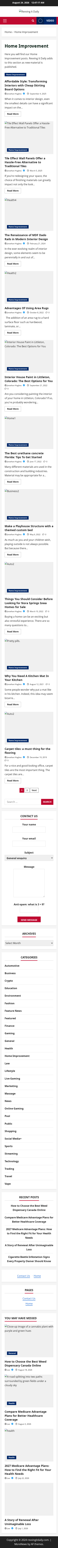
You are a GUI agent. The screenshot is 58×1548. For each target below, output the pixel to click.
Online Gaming (14, 1108)
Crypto (9, 980)
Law (7, 1063)
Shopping (10, 1131)
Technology (12, 1161)
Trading (9, 1168)
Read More (14, 114)
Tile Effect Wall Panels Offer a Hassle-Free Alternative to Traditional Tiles (29, 137)
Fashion (10, 1003)
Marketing (11, 1086)
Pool (7, 1116)
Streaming (11, 1153)
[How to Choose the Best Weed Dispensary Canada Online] (29, 1341)
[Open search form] (33, 21)
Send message (29, 919)
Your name (29, 824)
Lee (9, 1370)
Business (10, 973)
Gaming (10, 1033)
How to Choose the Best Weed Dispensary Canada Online (25, 1363)
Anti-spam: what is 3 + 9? (29, 904)
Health (9, 1048)
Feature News (13, 1011)
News (8, 1101)
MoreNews (20, 1544)
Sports (9, 1146)
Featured (10, 1018)
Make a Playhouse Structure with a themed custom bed (29, 505)
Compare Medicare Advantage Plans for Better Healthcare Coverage (26, 1415)
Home (37, 1276)
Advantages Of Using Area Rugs (29, 287)
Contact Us (23, 1276)
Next (34, 790)
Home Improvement (15, 74)
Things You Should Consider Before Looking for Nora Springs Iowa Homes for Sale (29, 578)
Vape (8, 1183)
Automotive (12, 965)
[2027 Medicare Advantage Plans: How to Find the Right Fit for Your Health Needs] (29, 1445)
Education (11, 988)
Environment (13, 995)
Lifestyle (10, 1071)
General (9, 1041)
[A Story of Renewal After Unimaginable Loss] (29, 1499)
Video (50, 20)
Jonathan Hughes (14, 93)
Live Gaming (12, 1078)
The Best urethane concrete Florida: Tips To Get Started (29, 432)
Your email (29, 838)
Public (8, 1123)
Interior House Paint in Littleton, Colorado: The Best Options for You (29, 356)
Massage (10, 1093)
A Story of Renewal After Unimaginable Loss (22, 1522)
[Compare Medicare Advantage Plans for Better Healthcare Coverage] (29, 1391)
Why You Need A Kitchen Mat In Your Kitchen (29, 655)
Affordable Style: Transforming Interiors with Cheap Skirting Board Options (26, 85)
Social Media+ (13, 1138)
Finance (9, 1026)
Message (29, 866)
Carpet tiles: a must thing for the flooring (29, 728)
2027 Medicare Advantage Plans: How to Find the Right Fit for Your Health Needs (29, 1233)
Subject (29, 852)
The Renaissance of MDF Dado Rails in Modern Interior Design (29, 214)
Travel (8, 1176)
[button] (5, 20)
